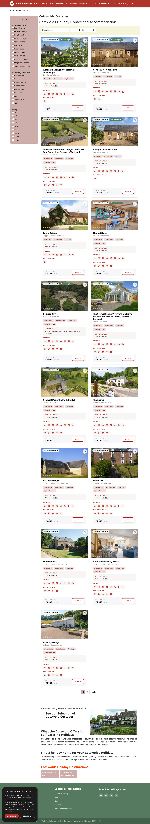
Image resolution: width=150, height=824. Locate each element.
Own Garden (19, 89)
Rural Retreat (19, 56)
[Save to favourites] (85, 40)
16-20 (16, 133)
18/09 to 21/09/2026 (51, 331)
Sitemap (57, 805)
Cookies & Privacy (61, 793)
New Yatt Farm (100, 233)
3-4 (15, 116)
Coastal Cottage (20, 31)
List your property (120, 3)
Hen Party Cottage (21, 59)
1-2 (15, 112)
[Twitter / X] (111, 795)
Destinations (46, 3)
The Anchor (98, 399)
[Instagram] (106, 795)
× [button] (35, 790)
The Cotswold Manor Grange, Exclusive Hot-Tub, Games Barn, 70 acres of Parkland (64, 150)
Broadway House (51, 480)
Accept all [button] (11, 816)
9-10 (16, 126)
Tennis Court (19, 100)
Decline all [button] (27, 816)
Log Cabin (18, 45)
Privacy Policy (9, 811)
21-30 (16, 136)
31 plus (17, 140)
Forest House (99, 480)
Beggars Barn (49, 313)
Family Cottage (20, 38)
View (77, 108)
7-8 (15, 123)
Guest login (59, 801)
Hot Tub (17, 79)
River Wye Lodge (51, 642)
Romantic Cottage (21, 52)
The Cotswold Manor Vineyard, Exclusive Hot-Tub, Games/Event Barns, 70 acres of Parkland (112, 316)
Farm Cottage (19, 42)
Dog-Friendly (19, 35)
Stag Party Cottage (21, 63)
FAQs (56, 797)
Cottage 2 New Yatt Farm (105, 69)
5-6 (15, 119)
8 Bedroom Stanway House (106, 561)
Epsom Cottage (50, 233)
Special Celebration (22, 66)
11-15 (16, 130)
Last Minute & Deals (98, 3)
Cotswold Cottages (60, 716)
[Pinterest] (116, 795)
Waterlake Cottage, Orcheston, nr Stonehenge (59, 71)
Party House (19, 49)
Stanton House (50, 561)
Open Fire (18, 93)
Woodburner (19, 86)
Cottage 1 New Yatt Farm (105, 149)
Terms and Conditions (63, 808)
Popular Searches (77, 3)
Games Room (19, 75)
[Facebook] (101, 795)
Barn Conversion (21, 28)
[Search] (133, 3)
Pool (16, 96)
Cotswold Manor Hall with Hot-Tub (59, 399)
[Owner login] (138, 3)
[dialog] (20, 804)
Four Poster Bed (20, 82)
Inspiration (60, 3)
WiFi (16, 103)
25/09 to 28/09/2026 (66, 331)
